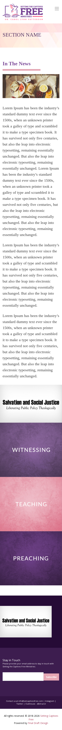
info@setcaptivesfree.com (30, 701)
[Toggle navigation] (57, 11)
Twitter (19, 703)
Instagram (49, 701)
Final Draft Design (38, 723)
